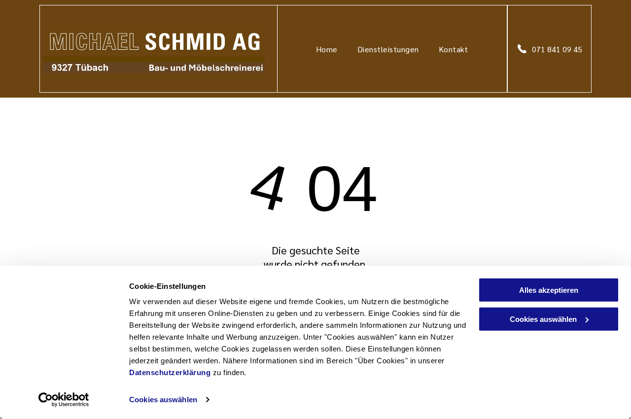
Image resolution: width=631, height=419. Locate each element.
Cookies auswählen (163, 399)
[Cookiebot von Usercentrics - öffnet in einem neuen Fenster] (64, 399)
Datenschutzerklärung (169, 372)
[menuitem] (327, 48)
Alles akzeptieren (548, 290)
